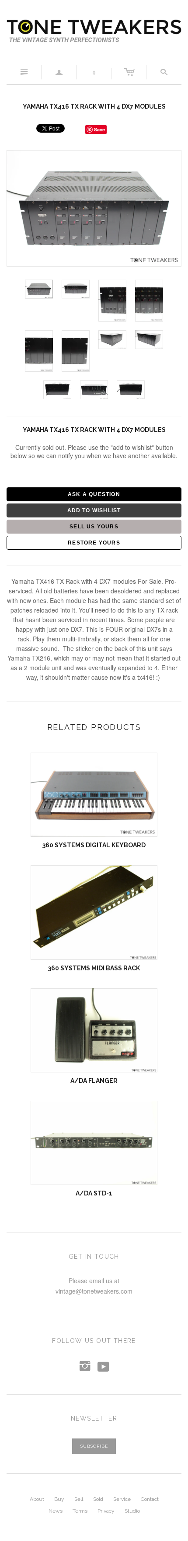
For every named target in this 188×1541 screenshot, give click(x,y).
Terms (80, 1511)
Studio (132, 1511)
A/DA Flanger (94, 1080)
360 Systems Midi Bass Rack (94, 968)
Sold (98, 1499)
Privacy (106, 1511)
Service (122, 1499)
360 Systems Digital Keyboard (94, 845)
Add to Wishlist (94, 510)
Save (99, 129)
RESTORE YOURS (94, 543)
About (37, 1499)
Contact (150, 1499)
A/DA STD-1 (94, 1193)
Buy (59, 1499)
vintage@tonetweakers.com (94, 1291)
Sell (78, 1499)
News (56, 1511)
